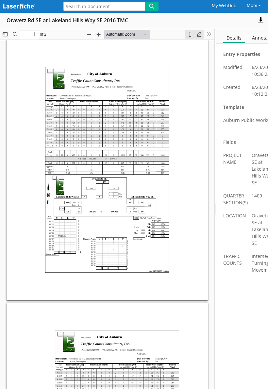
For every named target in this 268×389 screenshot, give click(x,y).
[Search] (152, 6)
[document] (242, 209)
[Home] (27, 6)
